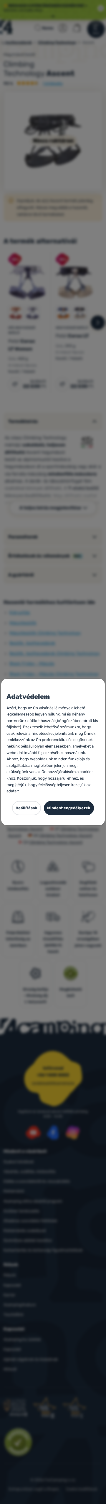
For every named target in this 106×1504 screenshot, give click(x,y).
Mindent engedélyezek (68, 808)
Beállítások (26, 808)
